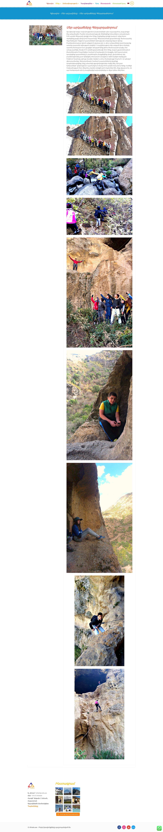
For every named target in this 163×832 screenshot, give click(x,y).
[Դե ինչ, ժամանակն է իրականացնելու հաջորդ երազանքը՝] (68, 791)
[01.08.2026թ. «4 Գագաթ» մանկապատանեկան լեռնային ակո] (68, 808)
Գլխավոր (50, 3)
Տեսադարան (106, 3)
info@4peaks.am (41, 793)
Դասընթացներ (87, 3)
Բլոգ (97, 3)
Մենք (57, 3)
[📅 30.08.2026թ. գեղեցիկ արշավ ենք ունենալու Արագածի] (59, 791)
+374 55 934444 (36, 796)
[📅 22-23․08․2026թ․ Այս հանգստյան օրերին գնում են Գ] (68, 800)
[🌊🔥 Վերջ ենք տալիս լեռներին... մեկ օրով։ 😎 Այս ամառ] (76, 808)
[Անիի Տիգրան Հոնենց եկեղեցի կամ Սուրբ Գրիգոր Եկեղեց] (59, 800)
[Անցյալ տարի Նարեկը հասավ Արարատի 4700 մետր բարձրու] (59, 808)
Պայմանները (33, 806)
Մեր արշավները (69, 13)
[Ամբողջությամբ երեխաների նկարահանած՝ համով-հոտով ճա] (76, 800)
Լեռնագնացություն (70, 3)
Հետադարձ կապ (119, 3)
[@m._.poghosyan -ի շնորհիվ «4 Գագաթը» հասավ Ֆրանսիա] (76, 791)
